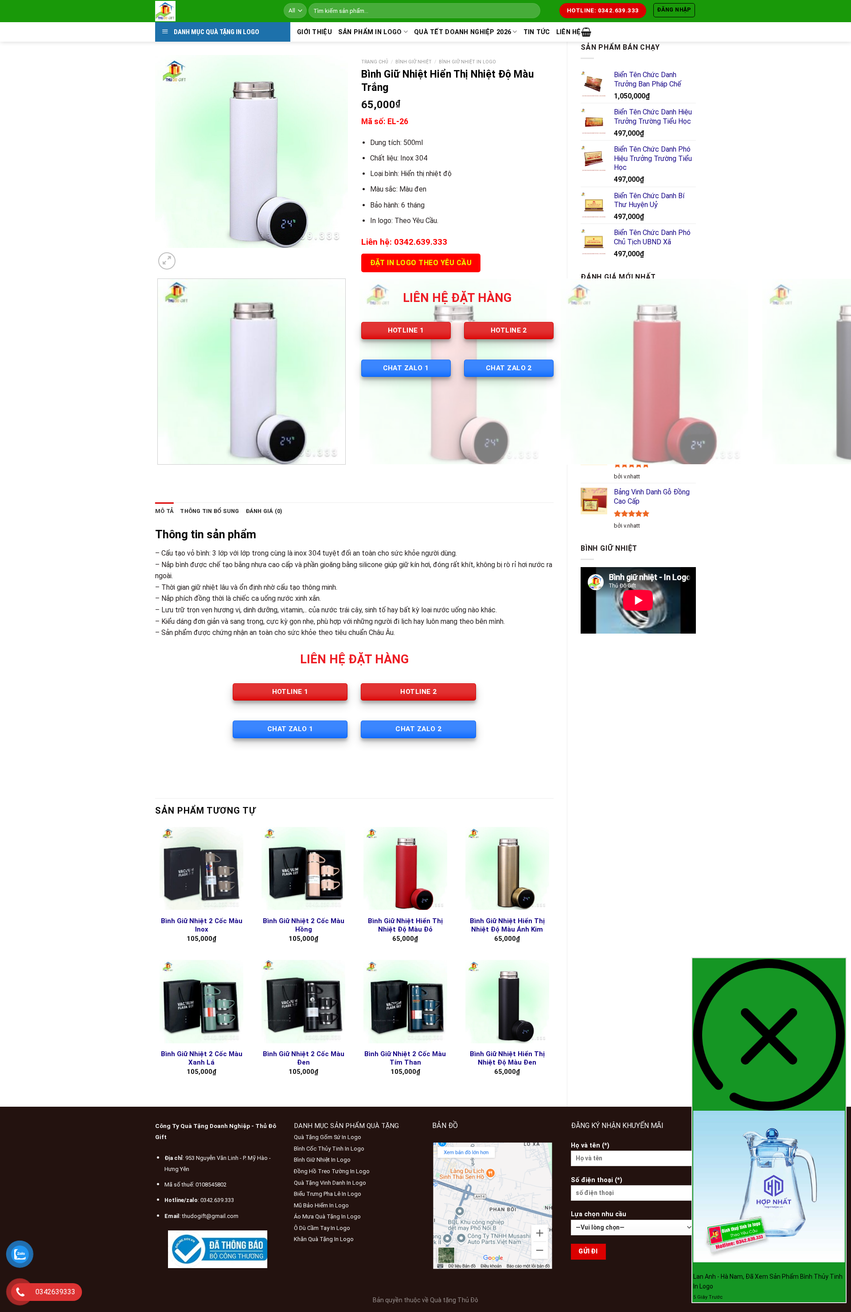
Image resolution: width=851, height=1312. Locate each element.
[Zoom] (167, 261)
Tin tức (536, 32)
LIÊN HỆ (568, 32)
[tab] (164, 511)
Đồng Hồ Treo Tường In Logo (332, 1171)
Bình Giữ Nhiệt (413, 62)
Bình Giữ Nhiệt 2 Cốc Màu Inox (201, 925)
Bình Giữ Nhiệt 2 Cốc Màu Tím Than (405, 1058)
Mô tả (164, 511)
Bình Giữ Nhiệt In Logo (322, 1159)
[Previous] (159, 473)
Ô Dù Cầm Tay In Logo (322, 1228)
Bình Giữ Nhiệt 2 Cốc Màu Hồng (303, 925)
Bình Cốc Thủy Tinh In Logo (329, 1148)
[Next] (188, 256)
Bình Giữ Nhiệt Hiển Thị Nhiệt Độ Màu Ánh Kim (507, 925)
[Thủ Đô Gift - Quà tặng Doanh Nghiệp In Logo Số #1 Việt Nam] (212, 11)
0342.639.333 (217, 1200)
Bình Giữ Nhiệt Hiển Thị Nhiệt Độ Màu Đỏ (405, 925)
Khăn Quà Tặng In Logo (324, 1239)
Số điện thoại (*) (596, 1180)
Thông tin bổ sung (209, 511)
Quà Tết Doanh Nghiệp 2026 (462, 32)
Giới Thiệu (314, 32)
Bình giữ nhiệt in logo (467, 62)
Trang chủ (374, 62)
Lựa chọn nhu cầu (598, 1214)
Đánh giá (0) (264, 511)
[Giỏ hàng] (586, 32)
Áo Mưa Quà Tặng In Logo (327, 1216)
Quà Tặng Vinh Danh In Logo (330, 1182)
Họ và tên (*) (590, 1145)
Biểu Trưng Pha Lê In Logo (327, 1194)
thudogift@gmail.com (210, 1216)
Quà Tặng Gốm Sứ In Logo (327, 1137)
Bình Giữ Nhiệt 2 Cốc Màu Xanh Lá (201, 1058)
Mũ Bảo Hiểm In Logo (321, 1205)
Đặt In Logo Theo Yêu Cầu (421, 262)
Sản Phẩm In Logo (370, 32)
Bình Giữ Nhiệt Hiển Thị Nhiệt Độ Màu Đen (507, 1058)
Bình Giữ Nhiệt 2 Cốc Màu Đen (303, 1058)
